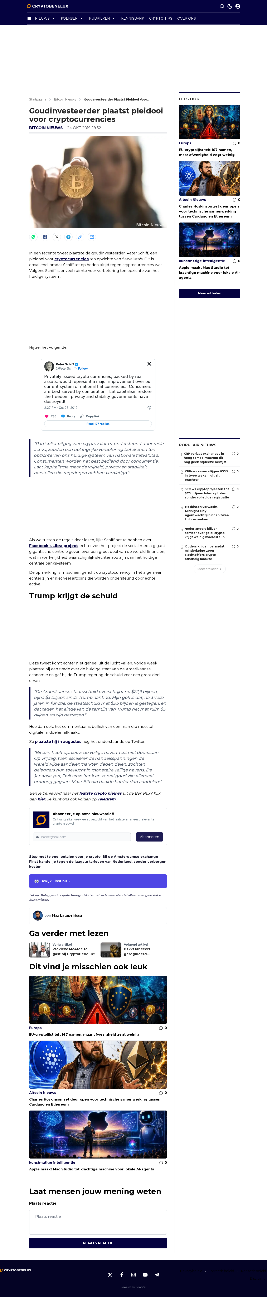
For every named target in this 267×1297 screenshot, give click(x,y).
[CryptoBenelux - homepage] (47, 6)
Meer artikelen (209, 293)
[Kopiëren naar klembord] (80, 237)
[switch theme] (230, 6)
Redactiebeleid (253, 1271)
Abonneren (149, 837)
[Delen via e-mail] (92, 237)
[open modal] (237, 6)
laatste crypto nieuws (100, 793)
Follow (83, 368)
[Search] (221, 6)
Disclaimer (258, 1279)
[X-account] (110, 1274)
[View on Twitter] (149, 366)
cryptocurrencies (71, 259)
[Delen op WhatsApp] (33, 237)
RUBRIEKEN (99, 18)
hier (41, 799)
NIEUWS (42, 18)
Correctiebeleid (221, 1271)
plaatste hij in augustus (58, 741)
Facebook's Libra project (53, 545)
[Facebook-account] (121, 1274)
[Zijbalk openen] (29, 18)
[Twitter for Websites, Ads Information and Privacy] (149, 407)
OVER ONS (186, 18)
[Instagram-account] (133, 1274)
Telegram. (107, 799)
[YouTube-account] (145, 1274)
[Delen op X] (57, 237)
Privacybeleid (191, 1271)
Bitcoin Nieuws (46, 128)
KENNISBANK (132, 18)
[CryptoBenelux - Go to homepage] (15, 1270)
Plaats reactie (98, 1243)
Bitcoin (42, 752)
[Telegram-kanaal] (156, 1274)
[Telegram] (68, 237)
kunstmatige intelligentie (52, 1163)
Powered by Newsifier (133, 1286)
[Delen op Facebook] (45, 237)
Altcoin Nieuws (42, 1093)
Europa (35, 1028)
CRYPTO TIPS (160, 18)
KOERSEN (69, 18)
